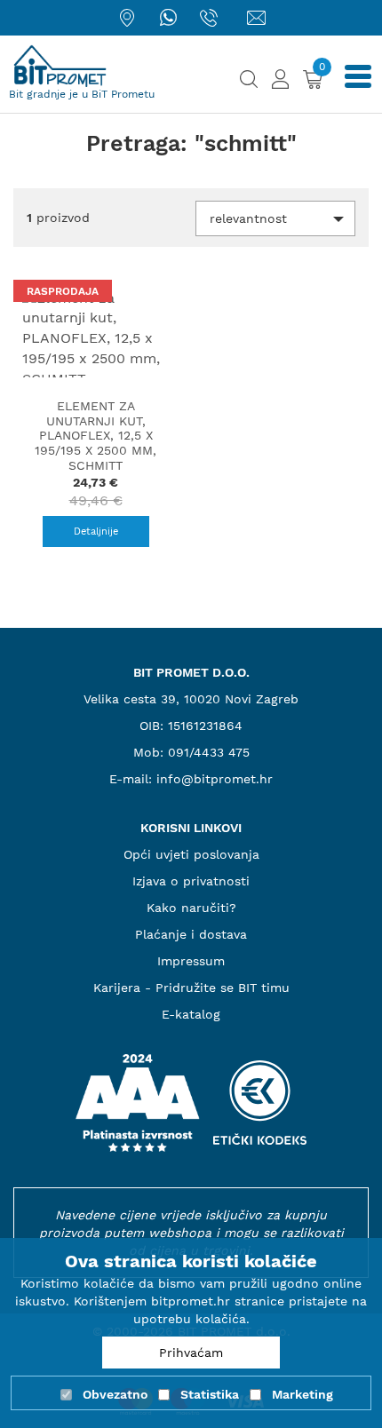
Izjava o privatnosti (191, 881)
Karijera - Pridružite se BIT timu (191, 987)
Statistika (209, 1394)
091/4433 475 (209, 752)
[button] (275, 218)
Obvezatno (115, 1394)
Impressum (191, 961)
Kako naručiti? (191, 907)
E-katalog (191, 1014)
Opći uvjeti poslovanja (191, 854)
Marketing (302, 1394)
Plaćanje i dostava (191, 934)
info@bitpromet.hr (214, 779)
